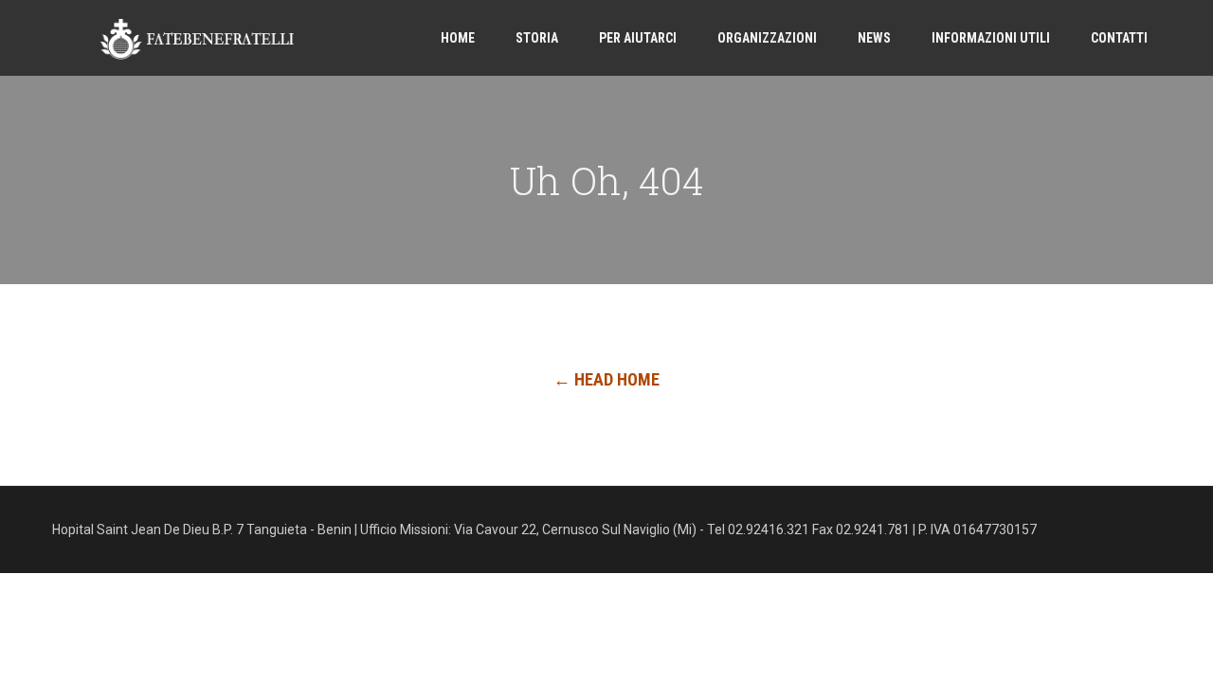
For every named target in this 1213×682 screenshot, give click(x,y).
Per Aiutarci (638, 37)
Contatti (1119, 37)
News (874, 37)
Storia (537, 37)
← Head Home (606, 379)
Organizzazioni (767, 37)
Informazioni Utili (991, 37)
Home (458, 37)
